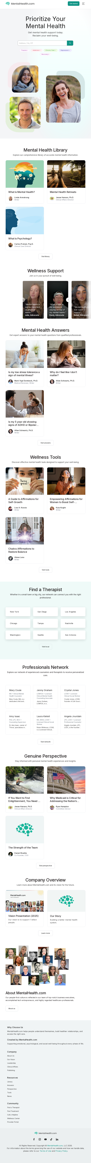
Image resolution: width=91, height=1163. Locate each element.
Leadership (11, 1063)
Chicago (13, 623)
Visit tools (45, 570)
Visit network (45, 742)
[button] (33, 300)
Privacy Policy (61, 1151)
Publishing (11, 1070)
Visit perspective (45, 866)
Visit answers (46, 443)
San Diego (42, 612)
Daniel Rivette (20, 853)
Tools (9, 1092)
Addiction (36, 50)
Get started (74, 3)
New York (14, 612)
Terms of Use (45, 1151)
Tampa (41, 623)
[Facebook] (34, 1139)
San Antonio (70, 635)
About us (11, 1008)
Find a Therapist (13, 1107)
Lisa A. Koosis (20, 507)
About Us (10, 1056)
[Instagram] (39, 1139)
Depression (65, 50)
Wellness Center (13, 1118)
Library (9, 1082)
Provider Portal (13, 1122)
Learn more (45, 933)
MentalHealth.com (55, 1145)
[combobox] (42, 43)
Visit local (45, 647)
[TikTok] (51, 1139)
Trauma (24, 50)
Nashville (69, 623)
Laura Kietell (43, 716)
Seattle (41, 635)
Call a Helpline (12, 1115)
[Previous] (23, 300)
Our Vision (11, 1059)
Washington (15, 635)
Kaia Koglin (61, 507)
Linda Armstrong (21, 197)
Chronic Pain (50, 50)
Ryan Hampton (62, 806)
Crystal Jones (71, 690)
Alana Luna (19, 557)
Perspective (12, 1089)
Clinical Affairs (12, 1067)
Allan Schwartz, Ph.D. (65, 381)
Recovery (45, 54)
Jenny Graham (44, 690)
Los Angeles (70, 612)
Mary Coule (15, 690)
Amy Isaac (14, 716)
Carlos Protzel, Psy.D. (23, 244)
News (9, 1096)
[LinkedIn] (57, 1139)
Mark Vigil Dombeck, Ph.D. (26, 381)
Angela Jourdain (72, 716)
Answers (10, 1085)
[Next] (68, 300)
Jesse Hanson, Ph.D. (65, 197)
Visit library (45, 256)
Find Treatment (13, 1111)
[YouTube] (45, 1139)
